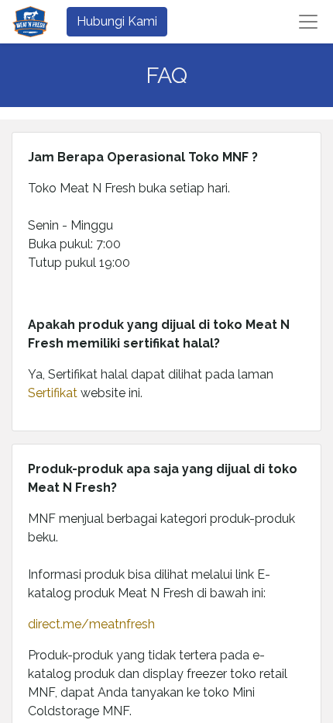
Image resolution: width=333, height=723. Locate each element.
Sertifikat (54, 393)
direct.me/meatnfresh (91, 624)
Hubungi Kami (117, 21)
